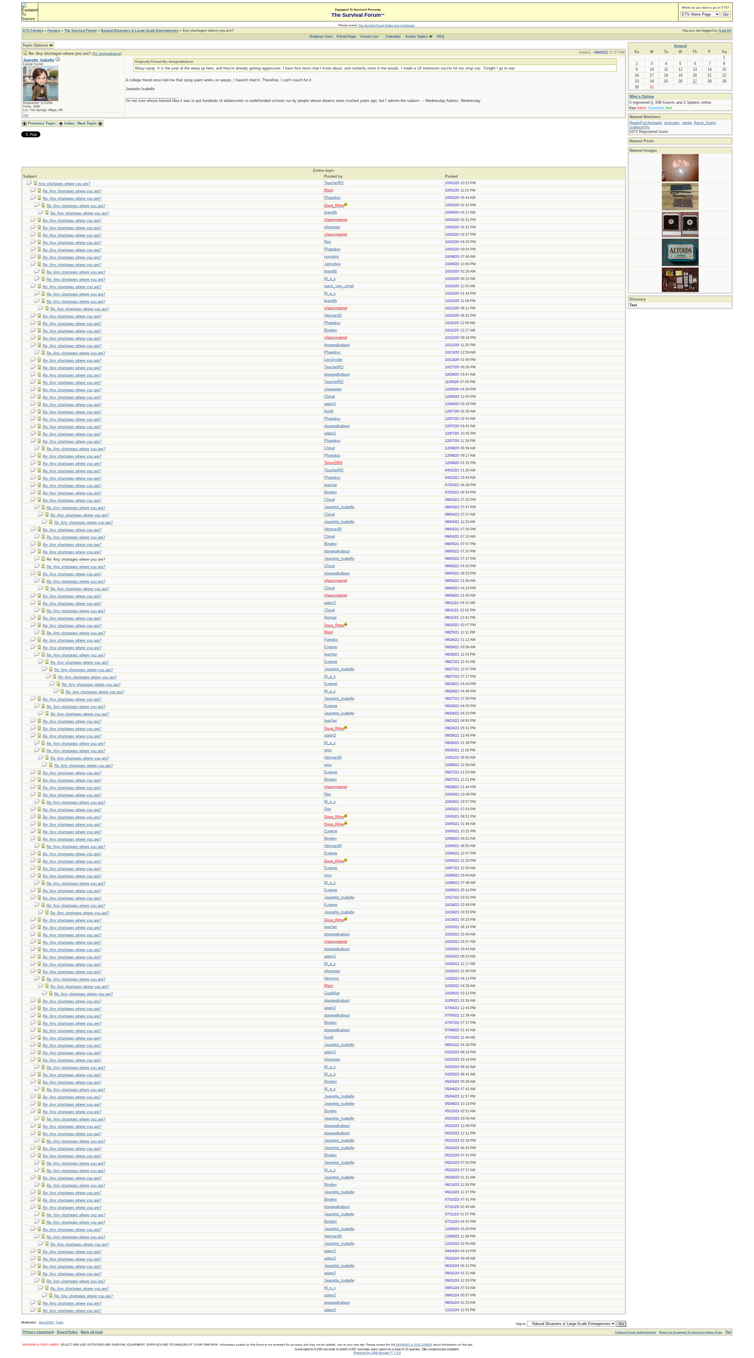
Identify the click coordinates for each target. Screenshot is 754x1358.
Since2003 (46, 1322)
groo (328, 750)
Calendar (393, 36)
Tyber (59, 1322)
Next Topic (87, 123)
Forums (53, 31)
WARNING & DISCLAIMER (414, 1344)
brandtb (330, 212)
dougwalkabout (337, 345)
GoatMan (332, 993)
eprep (687, 123)
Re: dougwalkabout (106, 53)
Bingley (330, 330)
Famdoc (331, 639)
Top (25, 115)
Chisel (329, 396)
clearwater (333, 389)
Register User (321, 36)
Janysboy (332, 264)
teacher (330, 485)
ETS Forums (33, 31)
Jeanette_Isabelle (38, 60)
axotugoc (672, 123)
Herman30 (333, 315)
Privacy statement (38, 1332)
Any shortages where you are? (64, 183)
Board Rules (67, 1332)
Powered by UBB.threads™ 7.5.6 (377, 1352)
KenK (329, 411)
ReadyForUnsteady (645, 123)
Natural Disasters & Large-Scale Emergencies (139, 31)
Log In (725, 31)
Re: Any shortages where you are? (72, 191)
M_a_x (330, 278)
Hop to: (521, 1324)
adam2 (330, 404)
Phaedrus (332, 197)
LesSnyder (333, 359)
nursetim (331, 256)
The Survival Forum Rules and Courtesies (386, 25)
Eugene (330, 647)
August (680, 46)
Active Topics (416, 36)
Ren (327, 242)
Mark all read (91, 1332)
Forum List (369, 36)
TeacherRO (333, 183)
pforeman (332, 227)
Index (68, 123)
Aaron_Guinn (705, 123)
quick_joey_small (339, 286)
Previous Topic (41, 123)
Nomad (330, 617)
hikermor (331, 978)
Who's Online (641, 96)
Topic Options (35, 45)
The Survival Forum (80, 31)
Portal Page (346, 36)
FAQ (440, 36)
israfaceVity (639, 127)
